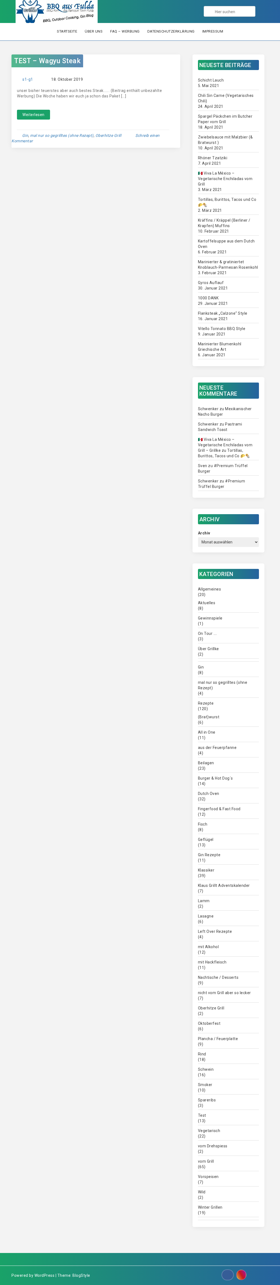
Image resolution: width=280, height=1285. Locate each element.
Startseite (67, 31)
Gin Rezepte (209, 855)
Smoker (205, 1085)
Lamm (204, 901)
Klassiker (206, 870)
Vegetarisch (209, 1130)
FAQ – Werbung (125, 31)
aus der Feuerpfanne (217, 747)
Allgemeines (209, 589)
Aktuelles (206, 603)
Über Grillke (208, 649)
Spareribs (207, 1100)
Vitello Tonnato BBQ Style (222, 328)
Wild (202, 1192)
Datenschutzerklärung (171, 31)
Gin (25, 135)
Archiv (204, 533)
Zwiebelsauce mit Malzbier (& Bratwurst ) (225, 140)
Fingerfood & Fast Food (219, 809)
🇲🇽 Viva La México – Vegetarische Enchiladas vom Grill (225, 178)
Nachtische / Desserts (218, 977)
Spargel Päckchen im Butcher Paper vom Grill (225, 119)
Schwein (206, 1069)
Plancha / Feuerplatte (218, 1039)
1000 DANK (208, 298)
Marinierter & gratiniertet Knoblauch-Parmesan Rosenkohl (228, 265)
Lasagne (206, 916)
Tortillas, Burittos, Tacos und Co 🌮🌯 (227, 202)
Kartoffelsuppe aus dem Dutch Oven (226, 244)
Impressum (212, 31)
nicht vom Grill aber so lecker (224, 993)
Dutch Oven (208, 793)
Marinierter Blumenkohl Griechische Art (219, 347)
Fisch (203, 824)
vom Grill (206, 1161)
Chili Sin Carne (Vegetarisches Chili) (226, 98)
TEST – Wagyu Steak (47, 61)
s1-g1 (27, 79)
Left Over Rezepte (215, 931)
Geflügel (206, 839)
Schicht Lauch (211, 80)
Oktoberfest (209, 1023)
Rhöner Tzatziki (213, 158)
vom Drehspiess (213, 1146)
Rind (202, 1054)
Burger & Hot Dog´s (215, 778)
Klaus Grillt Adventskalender (224, 885)
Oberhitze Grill (108, 135)
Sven (202, 466)
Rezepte (206, 703)
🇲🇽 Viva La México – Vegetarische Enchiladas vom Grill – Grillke (225, 445)
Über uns (94, 31)
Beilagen (206, 763)
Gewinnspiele (210, 618)
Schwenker (208, 409)
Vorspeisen (208, 1176)
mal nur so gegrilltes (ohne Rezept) (62, 135)
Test (202, 1115)
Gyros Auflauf (211, 282)
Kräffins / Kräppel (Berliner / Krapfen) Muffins (224, 223)
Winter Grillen (210, 1207)
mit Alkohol (208, 947)
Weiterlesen (33, 114)
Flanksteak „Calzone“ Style (222, 313)
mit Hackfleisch (212, 962)
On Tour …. (207, 633)
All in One (206, 732)
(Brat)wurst (209, 717)
